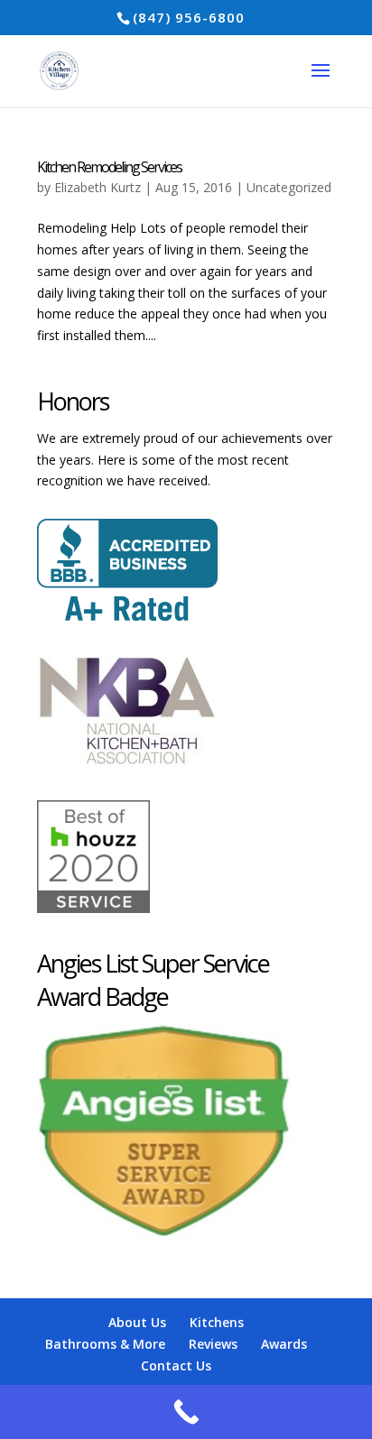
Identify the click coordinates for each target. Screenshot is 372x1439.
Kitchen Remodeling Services (109, 167)
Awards (284, 1343)
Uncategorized (288, 187)
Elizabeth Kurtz (97, 187)
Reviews (213, 1343)
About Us (137, 1322)
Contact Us (176, 1365)
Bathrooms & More (105, 1343)
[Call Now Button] (186, 1412)
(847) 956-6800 (189, 17)
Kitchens (217, 1322)
